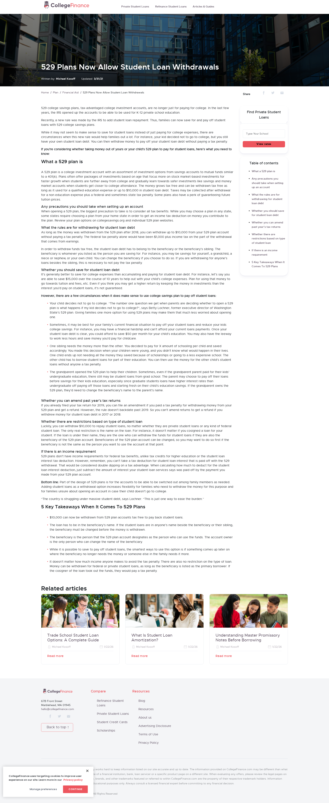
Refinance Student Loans (171, 6)
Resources (146, 709)
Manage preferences (43, 789)
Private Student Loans (135, 6)
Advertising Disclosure (154, 726)
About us (145, 717)
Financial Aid (70, 92)
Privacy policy (73, 780)
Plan (55, 92)
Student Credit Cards (112, 722)
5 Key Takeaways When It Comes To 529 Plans (268, 264)
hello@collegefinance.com (57, 709)
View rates (263, 144)
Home (45, 92)
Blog (141, 700)
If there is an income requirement (264, 252)
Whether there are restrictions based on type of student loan (268, 238)
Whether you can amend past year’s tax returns (267, 224)
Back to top (56, 727)
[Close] (87, 771)
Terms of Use (148, 734)
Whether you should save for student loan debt (268, 213)
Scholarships (106, 730)
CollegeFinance (66, 6)
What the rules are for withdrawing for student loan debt (267, 199)
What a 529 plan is (263, 171)
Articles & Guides (203, 6)
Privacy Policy (148, 742)
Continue (75, 789)
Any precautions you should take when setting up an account (267, 183)
